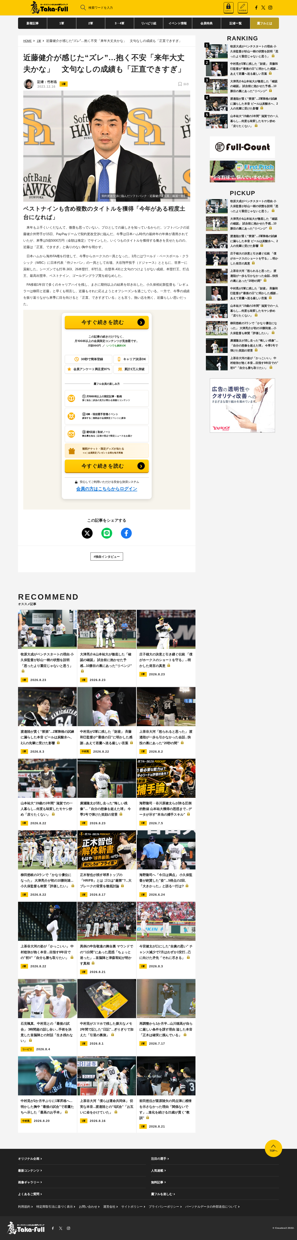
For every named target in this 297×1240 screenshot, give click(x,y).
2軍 (90, 23)
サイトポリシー (132, 1206)
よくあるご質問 (28, 1194)
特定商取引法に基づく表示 (54, 1206)
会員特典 (206, 23)
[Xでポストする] (87, 533)
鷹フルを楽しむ (161, 1194)
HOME (27, 41)
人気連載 (157, 1170)
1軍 (61, 23)
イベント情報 (178, 23)
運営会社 (109, 1206)
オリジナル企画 (28, 1158)
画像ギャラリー (28, 1182)
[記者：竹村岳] (28, 84)
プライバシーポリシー (164, 1206)
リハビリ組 (148, 23)
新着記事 (33, 23)
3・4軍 (119, 23)
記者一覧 (236, 23)
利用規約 (24, 1206)
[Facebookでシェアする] (126, 533)
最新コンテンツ (28, 1170)
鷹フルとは (264, 23)
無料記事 (157, 1182)
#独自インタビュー (107, 556)
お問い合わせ (88, 1206)
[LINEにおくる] (106, 533)
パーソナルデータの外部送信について (211, 1206)
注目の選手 (158, 1158)
